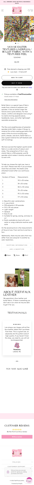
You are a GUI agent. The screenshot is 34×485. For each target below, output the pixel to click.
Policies (17, 462)
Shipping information (17, 245)
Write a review (17, 437)
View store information (10, 99)
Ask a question (17, 249)
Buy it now (17, 83)
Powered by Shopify (17, 483)
